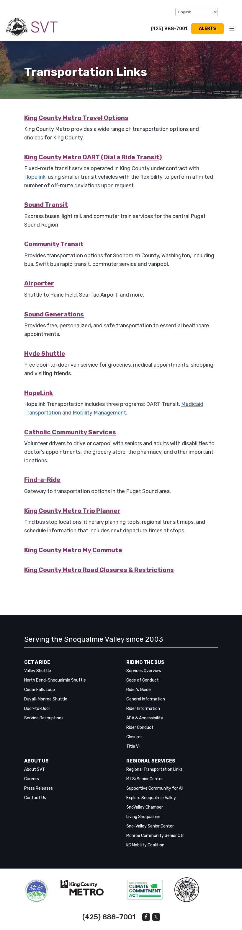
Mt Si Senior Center (144, 778)
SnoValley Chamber (144, 807)
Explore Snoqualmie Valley (151, 797)
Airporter (39, 283)
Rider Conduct (139, 727)
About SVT (34, 769)
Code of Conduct (142, 680)
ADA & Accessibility (144, 718)
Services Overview (143, 670)
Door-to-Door (37, 708)
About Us (36, 761)
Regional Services (150, 761)
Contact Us (35, 797)
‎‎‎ (36, 891)
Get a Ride (37, 662)
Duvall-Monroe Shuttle (45, 699)
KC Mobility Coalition (145, 845)
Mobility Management (99, 412)
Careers (31, 778)
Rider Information (143, 708)
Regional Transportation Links (154, 769)
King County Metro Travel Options (76, 117)
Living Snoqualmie (143, 816)
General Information (145, 699)
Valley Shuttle (37, 670)
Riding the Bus (145, 662)
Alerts (207, 28)
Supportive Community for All (154, 788)
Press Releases (38, 788)
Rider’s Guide (138, 689)
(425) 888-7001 (169, 28)
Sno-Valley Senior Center (150, 826)
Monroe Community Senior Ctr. (155, 835)
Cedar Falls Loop (39, 689)
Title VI (133, 746)
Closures (134, 736)
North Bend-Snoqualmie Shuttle (55, 680)
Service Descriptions (43, 718)
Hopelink (34, 177)
